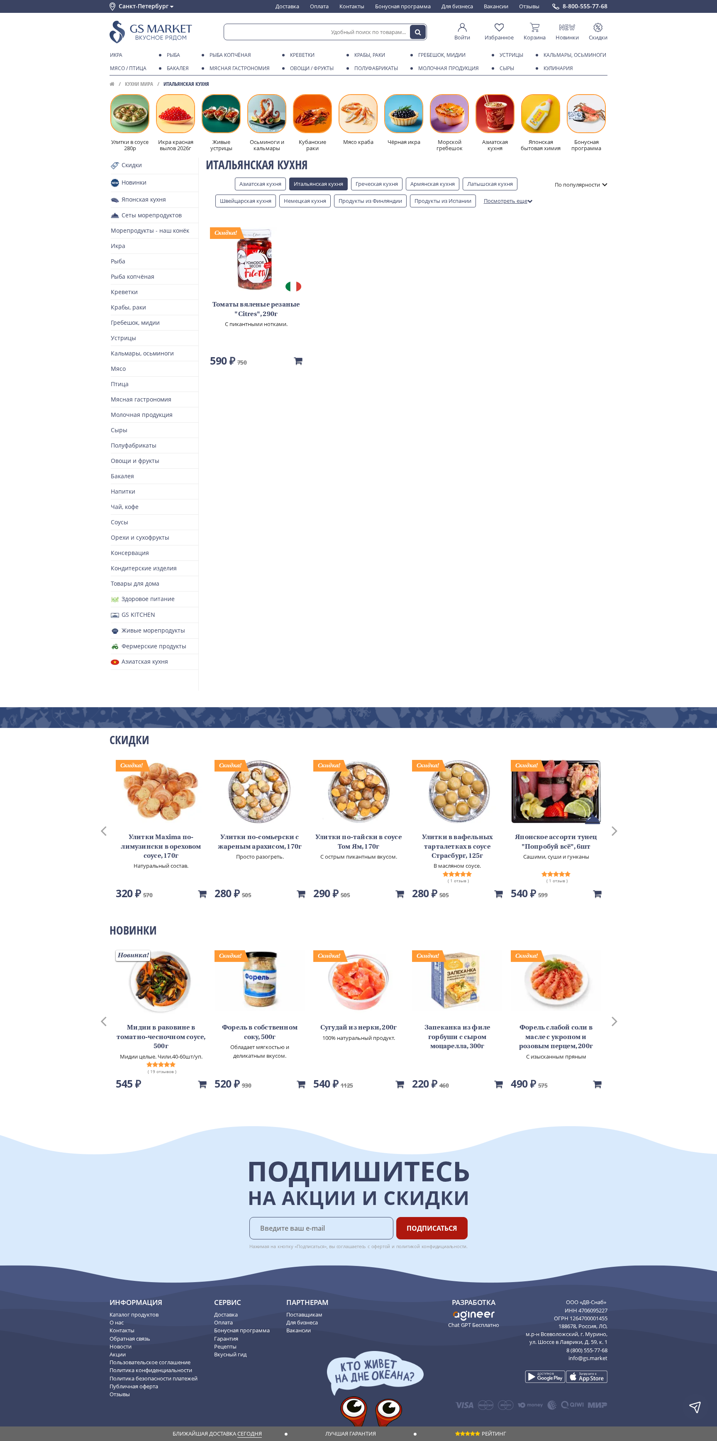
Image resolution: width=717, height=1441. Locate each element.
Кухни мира (139, 84)
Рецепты (225, 1346)
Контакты (351, 6)
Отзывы (529, 6)
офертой (380, 1246)
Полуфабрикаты (376, 68)
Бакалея (178, 68)
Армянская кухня (432, 183)
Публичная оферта (134, 1386)
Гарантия (226, 1338)
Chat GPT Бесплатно (473, 1325)
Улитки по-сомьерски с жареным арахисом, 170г (260, 842)
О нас (117, 1322)
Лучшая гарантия (350, 1433)
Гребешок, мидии (442, 54)
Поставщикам (304, 1314)
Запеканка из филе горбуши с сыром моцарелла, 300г (457, 1037)
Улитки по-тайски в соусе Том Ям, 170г (358, 842)
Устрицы (511, 54)
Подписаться (432, 1228)
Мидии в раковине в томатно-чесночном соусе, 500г (161, 1037)
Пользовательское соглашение (150, 1362)
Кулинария (558, 68)
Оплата (319, 6)
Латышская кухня (490, 183)
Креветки (302, 54)
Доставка (287, 6)
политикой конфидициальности (431, 1246)
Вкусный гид (230, 1354)
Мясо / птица (128, 68)
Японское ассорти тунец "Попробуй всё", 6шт (556, 842)
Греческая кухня (377, 183)
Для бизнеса (457, 6)
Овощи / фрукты (312, 68)
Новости (121, 1346)
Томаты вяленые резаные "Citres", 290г (256, 309)
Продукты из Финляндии (370, 200)
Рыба (173, 54)
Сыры (507, 68)
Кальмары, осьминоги (575, 54)
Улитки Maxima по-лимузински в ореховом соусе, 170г (161, 846)
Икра (116, 54)
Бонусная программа (403, 6)
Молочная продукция (448, 68)
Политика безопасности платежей (154, 1378)
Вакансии (496, 6)
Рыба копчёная (230, 54)
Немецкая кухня (305, 200)
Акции (118, 1354)
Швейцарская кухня (245, 200)
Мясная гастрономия (240, 68)
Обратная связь (130, 1338)
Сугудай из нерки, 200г (358, 1028)
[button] (111, 830)
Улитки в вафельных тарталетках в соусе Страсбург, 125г (457, 846)
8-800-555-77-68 (585, 6)
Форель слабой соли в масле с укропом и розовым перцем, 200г (556, 1037)
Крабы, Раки (369, 54)
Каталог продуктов (134, 1314)
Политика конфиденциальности (151, 1370)
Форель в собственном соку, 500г (260, 1032)
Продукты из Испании (443, 200)
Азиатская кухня (260, 183)
